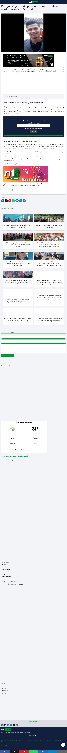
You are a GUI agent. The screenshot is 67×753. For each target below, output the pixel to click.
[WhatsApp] (13, 200)
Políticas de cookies (12, 740)
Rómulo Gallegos (6, 576)
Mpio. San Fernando (7, 189)
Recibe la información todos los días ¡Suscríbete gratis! (33, 122)
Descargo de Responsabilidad (25, 740)
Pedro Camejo (6, 569)
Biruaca (4, 564)
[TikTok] (14, 725)
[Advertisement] (33, 83)
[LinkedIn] (17, 200)
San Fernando (5, 562)
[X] (6, 200)
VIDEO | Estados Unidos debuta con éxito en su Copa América (17, 204)
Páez (3, 574)
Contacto (4, 742)
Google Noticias (58, 740)
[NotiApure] (28, 66)
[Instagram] (8, 725)
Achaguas (5, 567)
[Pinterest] (9, 200)
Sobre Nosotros (49, 740)
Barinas (4, 688)
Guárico (4, 686)
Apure (3, 683)
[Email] (24, 200)
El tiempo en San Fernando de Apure (24, 449)
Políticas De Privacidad (39, 740)
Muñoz (4, 571)
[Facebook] (2, 200)
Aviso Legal (3, 740)
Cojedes (4, 693)
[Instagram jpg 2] (25, 182)
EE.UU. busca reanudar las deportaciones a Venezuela (52, 204)
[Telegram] (20, 200)
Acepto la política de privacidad (34, 128)
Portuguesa (5, 690)
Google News (33, 721)
